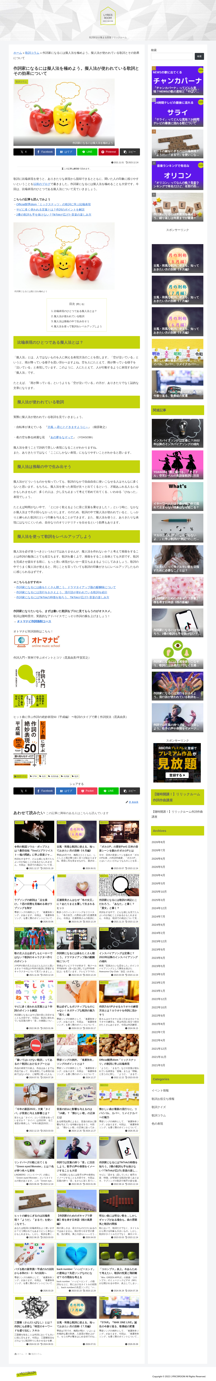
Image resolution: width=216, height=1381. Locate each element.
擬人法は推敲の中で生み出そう (71, 321)
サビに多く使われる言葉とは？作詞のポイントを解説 (50, 209)
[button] (130, 151)
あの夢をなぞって (61, 437)
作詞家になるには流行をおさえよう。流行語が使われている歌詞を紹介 (61, 592)
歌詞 (76, 776)
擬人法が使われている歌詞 (69, 316)
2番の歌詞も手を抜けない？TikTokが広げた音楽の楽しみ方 (53, 214)
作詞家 (66, 776)
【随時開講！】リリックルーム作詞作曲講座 (177, 814)
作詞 (44, 776)
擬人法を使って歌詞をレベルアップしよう (78, 326)
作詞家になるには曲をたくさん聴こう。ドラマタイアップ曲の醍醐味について (66, 587)
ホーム (17, 52)
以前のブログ (41, 184)
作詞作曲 (54, 776)
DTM (35, 776)
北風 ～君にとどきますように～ (68, 427)
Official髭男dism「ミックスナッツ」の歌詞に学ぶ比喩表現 (53, 204)
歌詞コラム (32, 52)
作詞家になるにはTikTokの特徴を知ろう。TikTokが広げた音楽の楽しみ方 (62, 597)
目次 (72, 303)
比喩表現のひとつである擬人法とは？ (75, 311)
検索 (154, 50)
